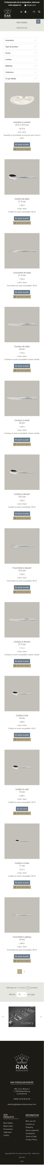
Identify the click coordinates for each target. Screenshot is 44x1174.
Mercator (22, 1157)
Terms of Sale (31, 1136)
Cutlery (19, 209)
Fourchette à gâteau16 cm (22, 938)
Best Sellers (8, 1123)
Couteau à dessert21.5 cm (22, 643)
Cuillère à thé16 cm (22, 716)
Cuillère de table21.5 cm (22, 200)
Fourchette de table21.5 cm (22, 274)
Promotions (8, 1129)
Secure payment (32, 1130)
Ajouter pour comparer (23, 149)
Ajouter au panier (23, 144)
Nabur (24, 132)
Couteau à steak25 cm (22, 421)
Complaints (30, 1133)
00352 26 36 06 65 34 (22, 1099)
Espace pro (31, 5)
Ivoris (19, 132)
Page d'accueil (22, 28)
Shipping (29, 1127)
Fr (34, 12)
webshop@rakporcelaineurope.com (22, 1104)
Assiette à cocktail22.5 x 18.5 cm (21, 123)
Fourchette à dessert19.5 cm (22, 569)
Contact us (30, 1124)
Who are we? (31, 1121)
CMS (22, 1161)
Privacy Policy (31, 1140)
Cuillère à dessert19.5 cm (22, 495)
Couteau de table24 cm (22, 347)
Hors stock (23, 809)
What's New (8, 1126)
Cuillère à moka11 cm (22, 864)
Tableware (7, 1132)
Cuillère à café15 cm (22, 790)
